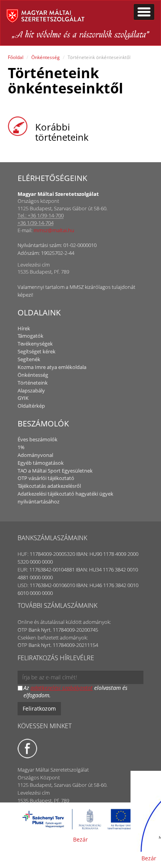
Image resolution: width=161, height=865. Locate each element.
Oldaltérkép (31, 405)
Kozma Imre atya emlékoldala (52, 367)
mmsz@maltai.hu (54, 230)
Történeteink (33, 382)
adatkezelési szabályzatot (61, 687)
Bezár (80, 839)
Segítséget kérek (36, 351)
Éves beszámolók (37, 439)
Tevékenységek (35, 343)
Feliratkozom (39, 708)
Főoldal (15, 57)
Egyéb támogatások (41, 462)
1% (21, 447)
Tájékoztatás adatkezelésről (49, 485)
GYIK (23, 397)
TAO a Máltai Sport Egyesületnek (55, 470)
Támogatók (30, 335)
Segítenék (29, 359)
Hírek (24, 328)
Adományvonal (35, 454)
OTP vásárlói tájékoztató (46, 478)
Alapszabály (31, 390)
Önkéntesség (45, 57)
